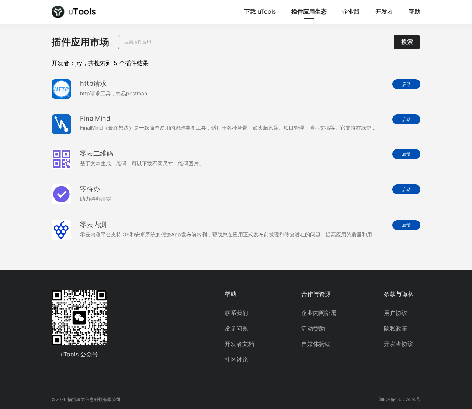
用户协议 (395, 313)
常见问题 (236, 328)
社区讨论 (236, 359)
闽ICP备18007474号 (399, 399)
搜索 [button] (407, 42)
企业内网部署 (319, 313)
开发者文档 (239, 344)
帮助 (414, 11)
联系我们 (236, 313)
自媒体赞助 (316, 344)
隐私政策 (395, 328)
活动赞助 (313, 328)
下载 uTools (260, 11)
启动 (406, 84)
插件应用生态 (309, 11)
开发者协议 (398, 344)
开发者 (384, 11)
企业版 (351, 11)
